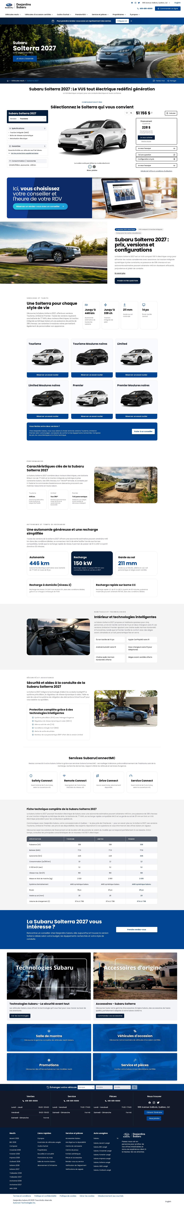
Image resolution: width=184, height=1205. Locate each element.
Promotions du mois (45, 1158)
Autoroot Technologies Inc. (24, 1203)
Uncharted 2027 (16, 1185)
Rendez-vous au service (75, 1161)
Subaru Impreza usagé (102, 1158)
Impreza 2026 (15, 1158)
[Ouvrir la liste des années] (129, 1087)
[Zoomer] (131, 113)
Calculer (172, 113)
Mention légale (146, 141)
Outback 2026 (15, 1161)
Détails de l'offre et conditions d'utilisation (156, 171)
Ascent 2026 (14, 1138)
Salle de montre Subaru (46, 1161)
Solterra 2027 (14, 1169)
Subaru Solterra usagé (102, 1162)
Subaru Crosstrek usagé (102, 1151)
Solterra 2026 (14, 1165)
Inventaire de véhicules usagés (49, 1142)
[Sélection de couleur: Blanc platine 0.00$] (90, 166)
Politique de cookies (68, 1196)
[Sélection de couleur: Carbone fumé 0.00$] (94, 166)
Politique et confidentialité (45, 1196)
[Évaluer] (134, 1087)
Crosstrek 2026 (15, 1150)
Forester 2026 (15, 1154)
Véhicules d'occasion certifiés (38, 14)
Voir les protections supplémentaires (24, 153)
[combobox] (27, 118)
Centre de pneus (72, 1150)
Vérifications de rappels (74, 1169)
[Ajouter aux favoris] (127, 113)
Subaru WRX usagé (101, 1166)
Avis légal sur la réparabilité (76, 1142)
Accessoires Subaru (73, 1138)
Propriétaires (118, 14)
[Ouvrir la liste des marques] (93, 1087)
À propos (134, 14)
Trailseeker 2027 (16, 1177)
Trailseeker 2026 (16, 1173)
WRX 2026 (13, 1188)
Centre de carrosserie (74, 1146)
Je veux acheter (146, 137)
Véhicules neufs (12, 14)
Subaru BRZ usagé (100, 1147)
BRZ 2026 (13, 1142)
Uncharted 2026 (16, 1181)
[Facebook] (132, 3)
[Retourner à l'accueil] (8, 81)
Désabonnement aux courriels (110, 1196)
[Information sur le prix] (152, 113)
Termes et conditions (22, 1196)
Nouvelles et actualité (46, 1154)
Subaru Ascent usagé (102, 1143)
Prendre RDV (80, 14)
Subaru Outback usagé (102, 1170)
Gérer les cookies (87, 1196)
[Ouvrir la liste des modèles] (111, 1087)
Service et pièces (99, 14)
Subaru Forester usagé (102, 1155)
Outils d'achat (63, 14)
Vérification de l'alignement (76, 1165)
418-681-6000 (146, 8)
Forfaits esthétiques (73, 1154)
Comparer (13, 1146)
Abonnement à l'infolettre (47, 1165)
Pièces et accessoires (74, 1158)
